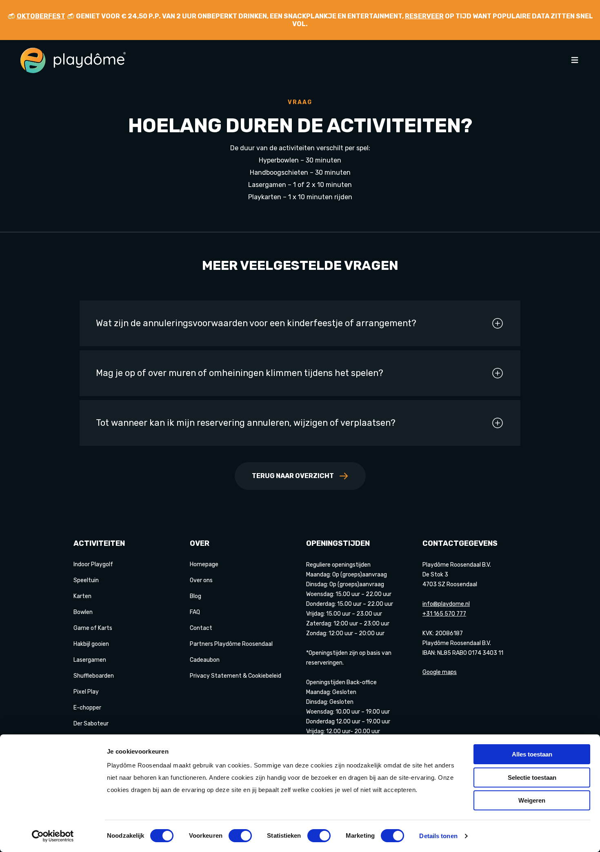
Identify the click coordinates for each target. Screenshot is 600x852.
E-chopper (87, 707)
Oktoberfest (41, 16)
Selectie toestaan (532, 777)
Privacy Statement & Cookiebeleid (235, 675)
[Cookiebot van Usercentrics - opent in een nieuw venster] (53, 836)
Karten (82, 596)
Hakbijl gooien (91, 644)
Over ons (201, 580)
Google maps (439, 672)
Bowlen (83, 612)
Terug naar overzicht (293, 476)
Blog (195, 596)
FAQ (195, 612)
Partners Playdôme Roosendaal (231, 644)
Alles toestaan (532, 754)
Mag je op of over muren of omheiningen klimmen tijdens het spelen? (239, 373)
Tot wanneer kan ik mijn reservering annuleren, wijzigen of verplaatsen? (246, 423)
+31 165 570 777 (444, 613)
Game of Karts (92, 628)
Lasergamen (89, 659)
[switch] (240, 835)
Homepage (204, 564)
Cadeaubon (205, 659)
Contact (201, 628)
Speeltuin (86, 580)
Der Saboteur (91, 723)
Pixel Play (86, 691)
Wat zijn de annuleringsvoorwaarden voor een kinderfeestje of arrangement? (256, 323)
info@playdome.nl (446, 604)
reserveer (424, 16)
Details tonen (438, 835)
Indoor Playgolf (93, 564)
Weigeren (531, 800)
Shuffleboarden (93, 675)
